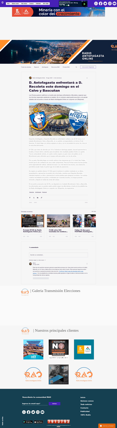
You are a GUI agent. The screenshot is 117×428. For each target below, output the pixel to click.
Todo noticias (86, 384)
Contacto (84, 388)
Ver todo (94, 211)
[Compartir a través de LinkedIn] (37, 197)
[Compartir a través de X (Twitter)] (33, 197)
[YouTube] (114, 3)
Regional (36, 67)
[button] (76, 67)
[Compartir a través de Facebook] (30, 197)
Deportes (31, 192)
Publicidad (84, 391)
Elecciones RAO (55, 67)
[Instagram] (110, 3)
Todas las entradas (26, 67)
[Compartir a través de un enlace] (41, 197)
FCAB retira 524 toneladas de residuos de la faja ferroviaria (57, 230)
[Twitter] (105, 3)
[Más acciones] (87, 78)
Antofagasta (45, 67)
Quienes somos (87, 381)
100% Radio (85, 395)
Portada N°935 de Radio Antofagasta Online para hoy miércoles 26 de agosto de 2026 (32, 230)
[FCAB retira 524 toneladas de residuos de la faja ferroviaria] (58, 220)
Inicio (82, 377)
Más (64, 67)
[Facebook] (100, 3)
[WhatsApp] (96, 3)
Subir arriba (2, 421)
